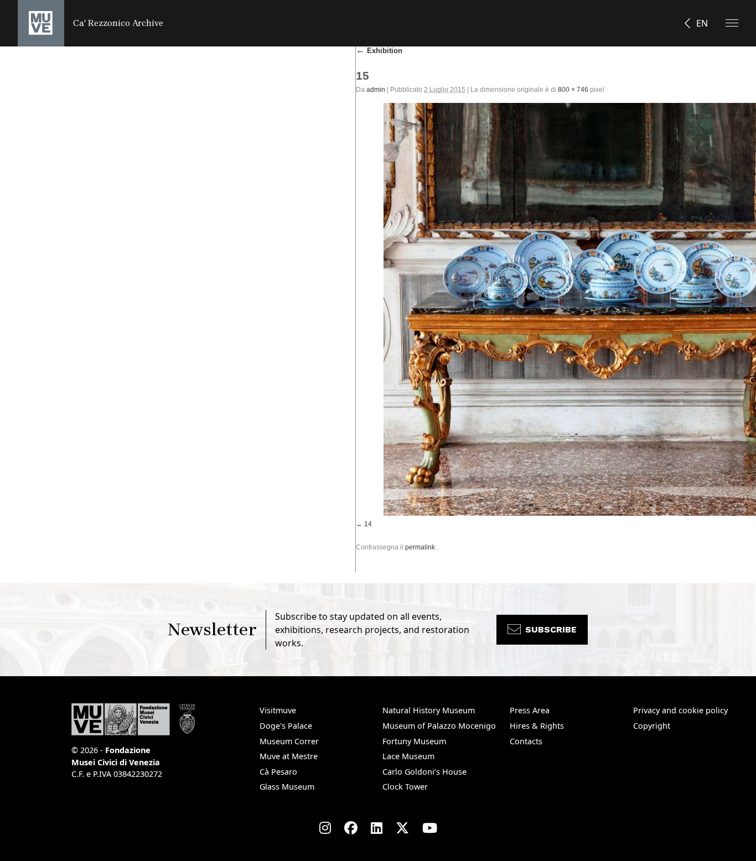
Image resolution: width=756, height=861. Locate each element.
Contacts (526, 741)
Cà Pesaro (278, 771)
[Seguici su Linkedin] (376, 828)
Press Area (530, 710)
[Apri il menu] (732, 23)
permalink (420, 547)
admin (375, 90)
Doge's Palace (286, 725)
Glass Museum (287, 786)
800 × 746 (573, 90)
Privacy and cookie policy (680, 710)
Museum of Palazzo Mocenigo (439, 725)
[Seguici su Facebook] (351, 828)
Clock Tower (405, 786)
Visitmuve (278, 710)
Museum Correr (289, 741)
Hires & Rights (537, 725)
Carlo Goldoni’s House (424, 771)
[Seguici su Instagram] (325, 828)
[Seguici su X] (402, 828)
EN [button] (702, 23)
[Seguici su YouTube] (429, 828)
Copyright (651, 725)
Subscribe (551, 629)
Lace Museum (408, 756)
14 (368, 524)
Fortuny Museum (414, 741)
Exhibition (379, 50)
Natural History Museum (428, 710)
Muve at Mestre (289, 756)
